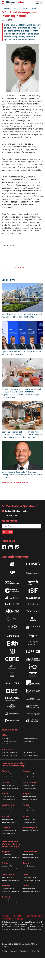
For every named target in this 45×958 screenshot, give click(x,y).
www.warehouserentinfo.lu (10, 880)
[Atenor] (12, 611)
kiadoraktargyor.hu (28, 752)
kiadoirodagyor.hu (28, 741)
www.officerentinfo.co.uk (30, 831)
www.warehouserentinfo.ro (10, 891)
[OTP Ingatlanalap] (33, 572)
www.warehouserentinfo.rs (31, 891)
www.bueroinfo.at (7, 774)
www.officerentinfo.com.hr (10, 788)
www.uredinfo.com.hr (8, 785)
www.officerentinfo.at (8, 777)
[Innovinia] (33, 604)
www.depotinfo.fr (7, 866)
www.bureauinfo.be (28, 774)
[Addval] (33, 619)
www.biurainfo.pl (27, 808)
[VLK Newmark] (12, 698)
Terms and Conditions (19, 951)
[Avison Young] (33, 675)
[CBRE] (12, 659)
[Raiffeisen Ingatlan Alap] (12, 582)
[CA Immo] (12, 598)
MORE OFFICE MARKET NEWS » (15, 482)
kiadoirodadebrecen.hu (29, 738)
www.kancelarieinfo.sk (9, 831)
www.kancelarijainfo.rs (29, 819)
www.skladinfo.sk (7, 900)
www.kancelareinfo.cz (29, 785)
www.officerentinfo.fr (8, 799)
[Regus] (33, 635)
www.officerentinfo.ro (9, 822)
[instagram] (18, 546)
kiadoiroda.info (6, 738)
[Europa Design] (33, 706)
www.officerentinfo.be (29, 777)
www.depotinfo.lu (7, 877)
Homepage (6, 8)
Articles (15, 8)
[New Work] (12, 651)
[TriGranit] (33, 611)
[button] (41, 3)
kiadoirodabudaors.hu (9, 744)
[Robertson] (33, 691)
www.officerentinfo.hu (29, 799)
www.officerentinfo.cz (29, 788)
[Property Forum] (12, 714)
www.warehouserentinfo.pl (31, 880)
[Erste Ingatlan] (33, 582)
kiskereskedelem (7, 268)
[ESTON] (12, 675)
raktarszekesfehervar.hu (30, 755)
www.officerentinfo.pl (29, 811)
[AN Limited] (12, 683)
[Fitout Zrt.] (33, 627)
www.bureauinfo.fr (8, 797)
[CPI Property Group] (12, 563)
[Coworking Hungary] (33, 720)
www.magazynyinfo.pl (29, 877)
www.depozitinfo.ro (8, 889)
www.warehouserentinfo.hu (31, 869)
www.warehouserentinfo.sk (10, 903)
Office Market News (28, 8)
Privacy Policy (35, 951)
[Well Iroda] (12, 706)
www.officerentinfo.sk (9, 833)
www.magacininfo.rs (29, 889)
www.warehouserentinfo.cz (31, 857)
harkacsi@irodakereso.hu (16, 511)
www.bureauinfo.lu (8, 808)
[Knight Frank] (12, 691)
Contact (5, 951)
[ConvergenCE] (33, 598)
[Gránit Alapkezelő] (12, 591)
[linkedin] (11, 546)
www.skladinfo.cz (27, 855)
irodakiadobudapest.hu (9, 741)
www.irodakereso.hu (29, 797)
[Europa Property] (33, 714)
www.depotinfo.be (7, 855)
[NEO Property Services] (12, 627)
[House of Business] (33, 643)
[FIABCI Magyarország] (33, 699)
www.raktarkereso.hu (29, 866)
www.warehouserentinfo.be (10, 857)
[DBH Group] (12, 643)
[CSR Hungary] (12, 720)
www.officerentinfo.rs (29, 822)
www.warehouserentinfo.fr (10, 869)
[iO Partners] (33, 666)
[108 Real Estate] (33, 683)
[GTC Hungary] (12, 604)
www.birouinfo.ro (7, 819)
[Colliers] (12, 666)
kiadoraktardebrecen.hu (9, 755)
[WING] (33, 563)
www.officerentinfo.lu (8, 811)
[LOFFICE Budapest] (33, 651)
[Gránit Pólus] (12, 619)
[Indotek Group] (12, 572)
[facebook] (5, 546)
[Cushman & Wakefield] (33, 659)
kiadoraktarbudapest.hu (9, 752)
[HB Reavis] (12, 635)
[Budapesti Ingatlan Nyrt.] (33, 591)
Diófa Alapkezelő (19, 268)
